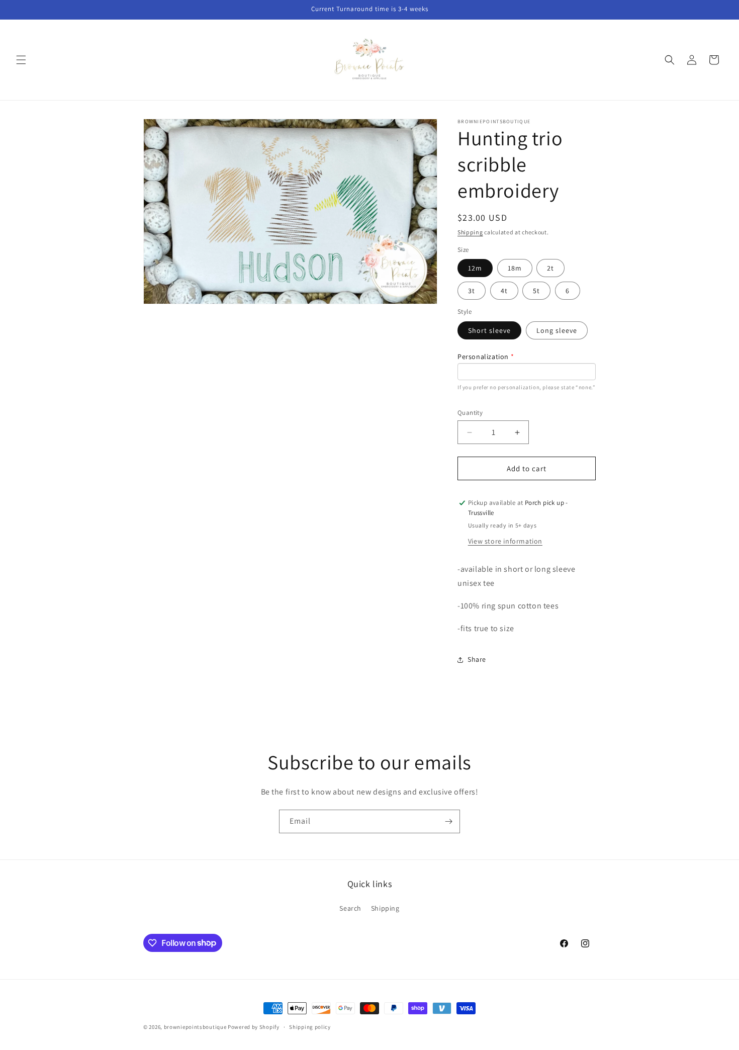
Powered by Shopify (254, 1026)
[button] (21, 60)
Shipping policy (310, 1026)
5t (536, 290)
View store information (505, 541)
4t (504, 290)
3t (471, 290)
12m (475, 268)
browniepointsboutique (195, 1026)
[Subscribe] (448, 821)
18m (515, 268)
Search (350, 908)
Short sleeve (489, 330)
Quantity (470, 412)
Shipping (470, 232)
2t (550, 268)
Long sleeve (556, 330)
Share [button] (477, 659)
